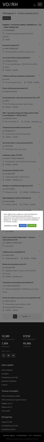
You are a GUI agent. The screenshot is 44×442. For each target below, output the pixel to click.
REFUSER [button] (22, 225)
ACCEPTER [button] (31, 225)
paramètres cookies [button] (10, 225)
